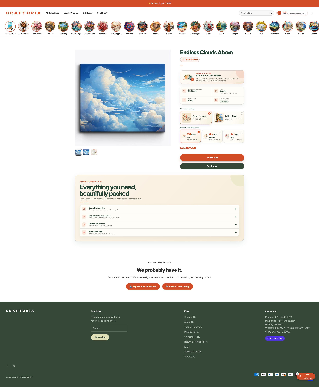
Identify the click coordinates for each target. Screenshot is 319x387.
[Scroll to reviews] (181, 65)
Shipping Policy (192, 336)
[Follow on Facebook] (7, 366)
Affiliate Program (193, 351)
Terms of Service (193, 327)
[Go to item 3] (94, 152)
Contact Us (190, 317)
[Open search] (270, 12)
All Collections (52, 13)
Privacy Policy (191, 332)
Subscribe (100, 337)
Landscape (224, 101)
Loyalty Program (71, 13)
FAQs (187, 346)
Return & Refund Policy (196, 341)
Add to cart (212, 157)
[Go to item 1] (78, 152)
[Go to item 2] (86, 152)
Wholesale (189, 356)
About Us (189, 322)
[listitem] (10, 28)
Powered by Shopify (25, 377)
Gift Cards (87, 13)
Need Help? (102, 13)
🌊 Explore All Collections (142, 286)
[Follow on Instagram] (13, 366)
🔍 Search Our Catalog (178, 286)
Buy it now (212, 166)
